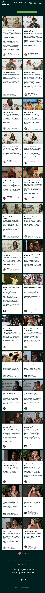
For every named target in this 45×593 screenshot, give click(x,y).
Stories (15, 2)
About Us (25, 3)
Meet (20, 2)
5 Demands (40, 3)
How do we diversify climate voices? (27, 11)
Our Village (5, 3)
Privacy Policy (28, 560)
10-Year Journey (11, 11)
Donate (35, 560)
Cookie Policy (21, 560)
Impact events (30, 3)
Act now (35, 3)
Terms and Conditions (12, 560)
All (3, 11)
